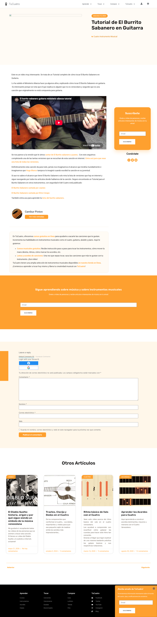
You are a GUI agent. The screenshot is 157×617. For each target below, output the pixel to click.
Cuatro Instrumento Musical (105, 36)
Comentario (24, 377)
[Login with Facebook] (28, 363)
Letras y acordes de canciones (30, 256)
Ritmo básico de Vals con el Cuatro (96, 513)
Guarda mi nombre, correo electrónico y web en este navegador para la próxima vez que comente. (61, 430)
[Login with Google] (28, 368)
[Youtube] (135, 160)
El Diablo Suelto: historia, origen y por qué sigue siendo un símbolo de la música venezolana (20, 517)
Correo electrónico (27, 412)
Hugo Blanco (31, 170)
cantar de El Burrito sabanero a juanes (61, 155)
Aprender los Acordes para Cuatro (134, 513)
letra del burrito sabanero (53, 198)
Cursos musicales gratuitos (28, 249)
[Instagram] (128, 160)
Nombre (23, 404)
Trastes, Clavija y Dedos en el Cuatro (57, 513)
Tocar (100, 4)
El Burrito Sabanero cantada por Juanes (28, 188)
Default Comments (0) (26, 356)
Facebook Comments (43, 356)
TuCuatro (14, 4)
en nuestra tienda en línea (89, 263)
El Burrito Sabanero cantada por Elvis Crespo (31, 193)
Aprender (85, 4)
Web (20, 421)
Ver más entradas (36, 217)
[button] (154, 588)
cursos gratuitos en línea (44, 236)
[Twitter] (132, 160)
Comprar (113, 4)
